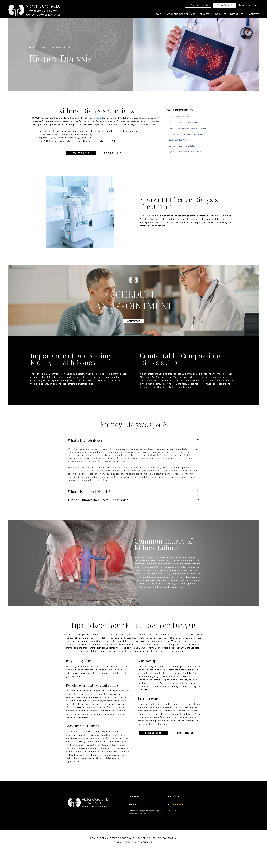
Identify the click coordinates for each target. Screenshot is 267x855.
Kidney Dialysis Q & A (177, 140)
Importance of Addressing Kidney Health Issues (187, 128)
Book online (224, 5)
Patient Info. (237, 14)
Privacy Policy (99, 838)
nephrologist (97, 118)
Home (32, 47)
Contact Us (170, 838)
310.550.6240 (136, 804)
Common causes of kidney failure (182, 146)
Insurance (220, 14)
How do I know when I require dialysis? (98, 500)
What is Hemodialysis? (85, 440)
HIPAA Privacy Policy (148, 838)
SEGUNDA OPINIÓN (198, 5)
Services (204, 14)
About (158, 14)
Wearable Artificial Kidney (181, 14)
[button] (133, 440)
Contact (254, 14)
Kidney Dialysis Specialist (179, 117)
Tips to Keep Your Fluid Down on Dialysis (185, 152)
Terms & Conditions (122, 838)
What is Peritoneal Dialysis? (89, 491)
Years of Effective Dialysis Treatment (183, 122)
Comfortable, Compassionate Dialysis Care (186, 134)
